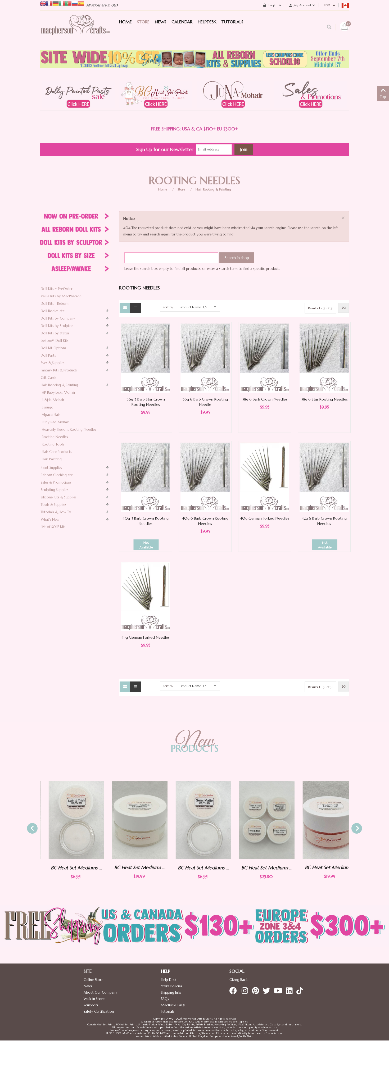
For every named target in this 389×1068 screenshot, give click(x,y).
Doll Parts (48, 355)
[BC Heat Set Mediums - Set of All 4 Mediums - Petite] (258, 820)
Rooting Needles (55, 437)
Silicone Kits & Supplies (58, 497)
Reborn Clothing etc (57, 475)
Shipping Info (171, 992)
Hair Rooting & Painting (213, 189)
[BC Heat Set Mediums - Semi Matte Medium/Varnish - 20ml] (131, 820)
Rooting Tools (53, 444)
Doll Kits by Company (58, 318)
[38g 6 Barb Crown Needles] (264, 358)
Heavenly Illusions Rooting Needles (69, 429)
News (88, 986)
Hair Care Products (57, 451)
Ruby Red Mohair (55, 422)
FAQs (165, 999)
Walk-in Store (94, 999)
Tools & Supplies (53, 504)
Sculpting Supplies (55, 490)
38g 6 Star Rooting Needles (324, 399)
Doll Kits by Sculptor (57, 326)
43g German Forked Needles (145, 637)
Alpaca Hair (51, 414)
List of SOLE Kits (53, 527)
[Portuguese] (68, 3)
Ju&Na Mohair (53, 400)
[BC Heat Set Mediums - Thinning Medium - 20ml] (321, 820)
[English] (43, 3)
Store (181, 189)
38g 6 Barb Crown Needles (264, 399)
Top (383, 96)
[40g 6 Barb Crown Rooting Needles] (205, 477)
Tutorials (167, 1011)
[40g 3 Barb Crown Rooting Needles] (145, 477)
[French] (49, 3)
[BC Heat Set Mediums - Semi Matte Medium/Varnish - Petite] (194, 820)
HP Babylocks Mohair (58, 392)
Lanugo (47, 407)
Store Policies (171, 986)
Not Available (146, 544)
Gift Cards (49, 377)
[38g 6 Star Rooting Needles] (324, 358)
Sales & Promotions (56, 482)
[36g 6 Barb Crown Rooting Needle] (205, 358)
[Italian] (62, 3)
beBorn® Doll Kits (55, 340)
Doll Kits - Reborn (55, 303)
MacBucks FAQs (173, 1005)
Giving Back (238, 980)
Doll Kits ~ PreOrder (57, 289)
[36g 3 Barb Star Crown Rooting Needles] (145, 358)
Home (162, 189)
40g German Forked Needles (264, 518)
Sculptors (91, 1005)
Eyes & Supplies (53, 363)
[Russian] (74, 3)
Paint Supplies (51, 467)
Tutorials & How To (56, 512)
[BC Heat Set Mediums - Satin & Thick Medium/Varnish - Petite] (67, 820)
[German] (55, 3)
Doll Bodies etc (53, 311)
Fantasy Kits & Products (59, 370)
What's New (50, 519)
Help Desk (168, 980)
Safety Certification (99, 1011)
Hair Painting (52, 459)
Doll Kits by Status (55, 333)
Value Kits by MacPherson (61, 296)
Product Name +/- (193, 307)
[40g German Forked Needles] (264, 477)
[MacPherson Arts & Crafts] (75, 30)
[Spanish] (81, 3)
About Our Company (100, 992)
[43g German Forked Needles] (145, 596)
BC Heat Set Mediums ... (67, 868)
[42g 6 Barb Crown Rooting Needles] (324, 477)
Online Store (93, 980)
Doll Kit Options (53, 348)
